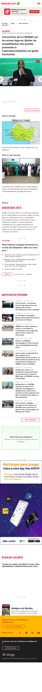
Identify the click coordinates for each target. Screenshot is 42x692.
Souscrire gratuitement (13, 626)
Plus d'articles (30, 420)
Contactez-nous (10, 648)
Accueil (4, 23)
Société (5, 25)
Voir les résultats (19, 274)
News (13, 23)
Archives (29, 274)
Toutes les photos (32, 110)
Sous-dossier (23, 23)
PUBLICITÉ (20, 19)
